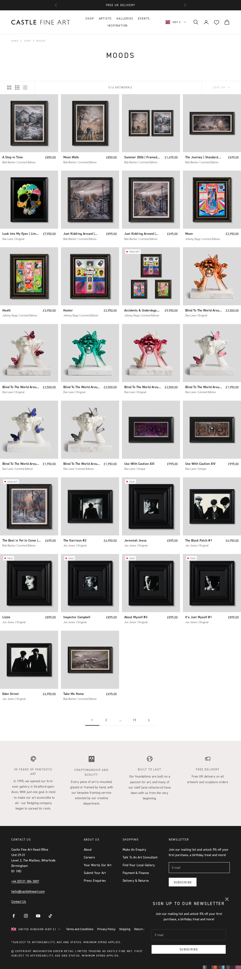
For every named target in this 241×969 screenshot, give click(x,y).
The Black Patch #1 (198, 540)
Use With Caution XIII (139, 464)
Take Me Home (73, 694)
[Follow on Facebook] (13, 915)
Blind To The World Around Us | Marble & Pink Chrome (21, 387)
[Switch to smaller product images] (17, 87)
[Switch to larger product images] (9, 87)
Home (15, 40)
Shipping (124, 929)
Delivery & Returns (136, 880)
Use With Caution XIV (200, 464)
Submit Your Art (95, 873)
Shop (89, 18)
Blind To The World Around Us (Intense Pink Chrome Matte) (142, 387)
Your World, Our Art (97, 865)
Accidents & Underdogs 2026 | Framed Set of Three (140, 310)
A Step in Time (12, 157)
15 (135, 720)
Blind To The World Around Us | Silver (81, 464)
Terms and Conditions (79, 929)
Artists (105, 18)
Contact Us (18, 901)
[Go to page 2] (149, 720)
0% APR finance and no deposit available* (120, 6)
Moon (189, 233)
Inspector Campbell (76, 617)
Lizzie (6, 617)
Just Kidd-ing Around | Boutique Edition (79, 233)
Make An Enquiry (134, 849)
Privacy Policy (106, 929)
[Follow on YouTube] (38, 915)
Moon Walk (71, 157)
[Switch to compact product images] (25, 87)
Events (144, 18)
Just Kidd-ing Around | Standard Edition (140, 233)
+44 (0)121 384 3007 (25, 881)
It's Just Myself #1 (198, 617)
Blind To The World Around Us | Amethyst (21, 464)
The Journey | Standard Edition (201, 157)
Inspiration (118, 25)
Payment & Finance (136, 873)
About (88, 849)
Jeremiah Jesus (135, 540)
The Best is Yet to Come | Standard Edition (20, 540)
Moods (41, 40)
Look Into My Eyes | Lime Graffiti (20, 233)
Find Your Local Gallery (139, 865)
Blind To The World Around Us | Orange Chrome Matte (204, 310)
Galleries (124, 18)
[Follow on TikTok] (50, 915)
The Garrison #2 (74, 540)
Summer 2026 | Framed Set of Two (140, 157)
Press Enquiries (95, 880)
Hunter (68, 310)
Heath (6, 310)
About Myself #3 (135, 617)
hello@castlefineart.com (28, 891)
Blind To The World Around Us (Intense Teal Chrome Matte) (81, 387)
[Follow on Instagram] (26, 915)
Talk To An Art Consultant (140, 857)
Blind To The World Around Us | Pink (203, 387)
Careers (89, 857)
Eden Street (10, 694)
